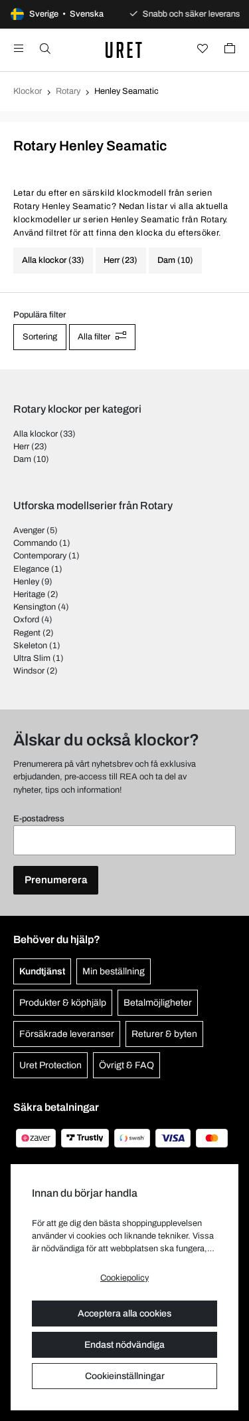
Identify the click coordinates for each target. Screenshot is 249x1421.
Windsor (28, 671)
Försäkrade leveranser (66, 1034)
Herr (21, 446)
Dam (22, 459)
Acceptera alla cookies (124, 1314)
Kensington (34, 607)
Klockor (27, 91)
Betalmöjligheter (158, 1003)
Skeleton (30, 645)
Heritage (29, 594)
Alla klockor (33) (53, 260)
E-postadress (38, 818)
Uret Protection (50, 1065)
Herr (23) (120, 260)
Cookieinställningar (125, 1376)
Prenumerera (56, 880)
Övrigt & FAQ (126, 1065)
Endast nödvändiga (124, 1345)
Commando (35, 543)
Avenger (28, 530)
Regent (27, 633)
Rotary (68, 91)
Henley (26, 581)
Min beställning (113, 971)
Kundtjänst (42, 971)
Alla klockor (35, 434)
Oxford (26, 619)
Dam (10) (175, 260)
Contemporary (39, 555)
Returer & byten (164, 1034)
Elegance (31, 569)
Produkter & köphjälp (62, 1003)
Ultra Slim (31, 658)
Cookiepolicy (124, 1278)
